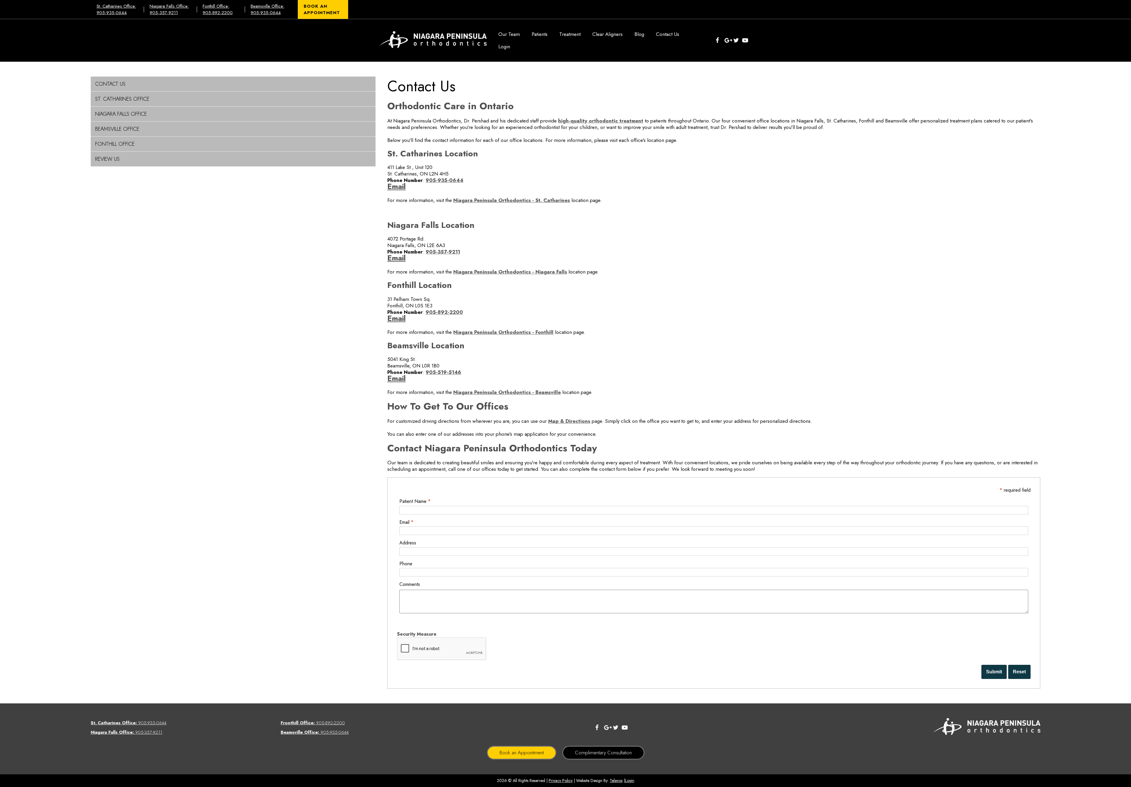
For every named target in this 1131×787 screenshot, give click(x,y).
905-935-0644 (444, 180)
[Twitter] (737, 40)
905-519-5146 (443, 372)
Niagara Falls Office (121, 114)
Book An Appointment (322, 9)
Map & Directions (569, 421)
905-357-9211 (443, 251)
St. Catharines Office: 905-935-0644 (116, 9)
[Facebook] (720, 40)
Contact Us (110, 84)
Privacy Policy (561, 780)
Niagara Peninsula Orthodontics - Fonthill (503, 332)
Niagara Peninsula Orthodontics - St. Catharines (511, 200)
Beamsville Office (117, 129)
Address (407, 542)
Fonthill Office (115, 144)
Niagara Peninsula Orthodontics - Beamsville (507, 392)
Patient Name (415, 501)
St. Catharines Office (122, 99)
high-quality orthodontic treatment (600, 120)
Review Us (107, 159)
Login (629, 780)
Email (396, 186)
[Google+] (729, 40)
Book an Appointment (522, 752)
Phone (405, 563)
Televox (616, 780)
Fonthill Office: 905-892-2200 (218, 9)
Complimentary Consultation (603, 752)
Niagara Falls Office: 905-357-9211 (169, 9)
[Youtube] (746, 40)
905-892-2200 (444, 312)
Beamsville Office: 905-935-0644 (267, 9)
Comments (409, 584)
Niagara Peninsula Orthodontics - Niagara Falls (510, 271)
